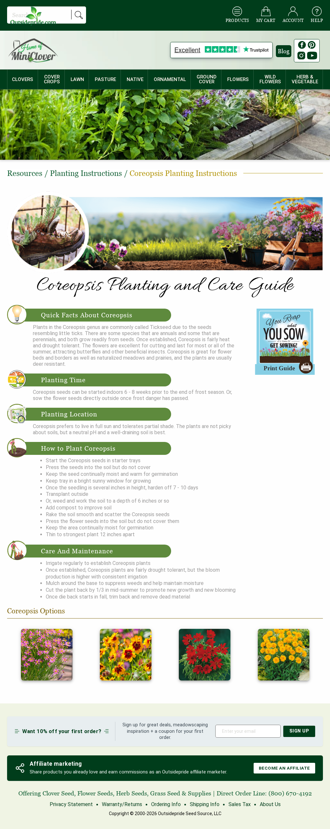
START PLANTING (165, 428)
